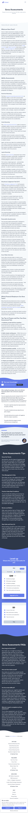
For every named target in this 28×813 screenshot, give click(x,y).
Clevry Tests (14, 762)
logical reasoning (12, 47)
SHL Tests (14, 768)
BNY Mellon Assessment (14, 776)
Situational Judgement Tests (14, 751)
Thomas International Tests (14, 764)
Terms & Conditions (14, 798)
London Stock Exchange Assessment (14, 782)
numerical (3, 47)
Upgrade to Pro (14, 595)
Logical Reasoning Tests (14, 747)
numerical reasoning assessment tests (15, 96)
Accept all (8, 808)
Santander (3, 307)
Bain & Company (16, 307)
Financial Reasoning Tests (14, 749)
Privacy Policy (14, 796)
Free (14, 622)
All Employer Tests (14, 786)
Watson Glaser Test (14, 766)
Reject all (20, 808)
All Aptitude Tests (14, 754)
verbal (23, 45)
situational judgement (10, 48)
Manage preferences (14, 810)
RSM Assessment (14, 778)
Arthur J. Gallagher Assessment (14, 780)
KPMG (21, 305)
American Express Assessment (14, 784)
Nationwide (9, 307)
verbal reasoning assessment (10, 124)
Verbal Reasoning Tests (14, 745)
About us (14, 794)
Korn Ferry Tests (14, 759)
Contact (14, 792)
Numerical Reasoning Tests (14, 743)
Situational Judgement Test (10, 184)
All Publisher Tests (14, 770)
